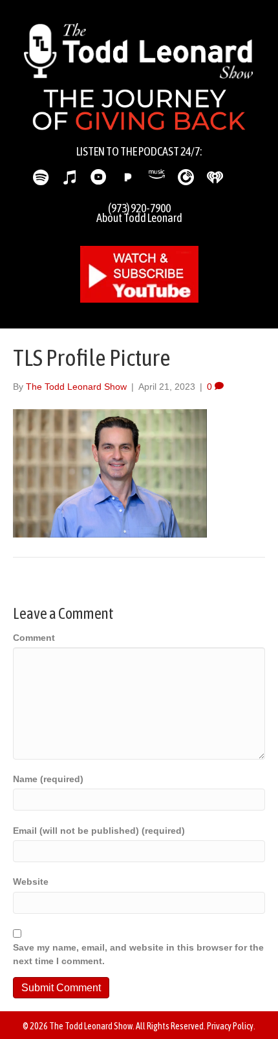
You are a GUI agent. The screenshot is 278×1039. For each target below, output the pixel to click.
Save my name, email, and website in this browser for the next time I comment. (138, 953)
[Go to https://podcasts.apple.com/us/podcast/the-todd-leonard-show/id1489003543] (69, 178)
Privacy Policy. (231, 1026)
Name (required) (48, 779)
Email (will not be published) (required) (99, 830)
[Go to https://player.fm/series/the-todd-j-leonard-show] (186, 177)
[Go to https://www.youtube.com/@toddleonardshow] (99, 178)
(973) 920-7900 (139, 208)
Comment (34, 637)
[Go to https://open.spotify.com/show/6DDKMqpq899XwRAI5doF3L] (40, 178)
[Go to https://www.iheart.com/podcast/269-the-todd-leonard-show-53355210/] (215, 177)
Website (30, 881)
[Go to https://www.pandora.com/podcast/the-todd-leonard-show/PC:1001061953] (128, 177)
